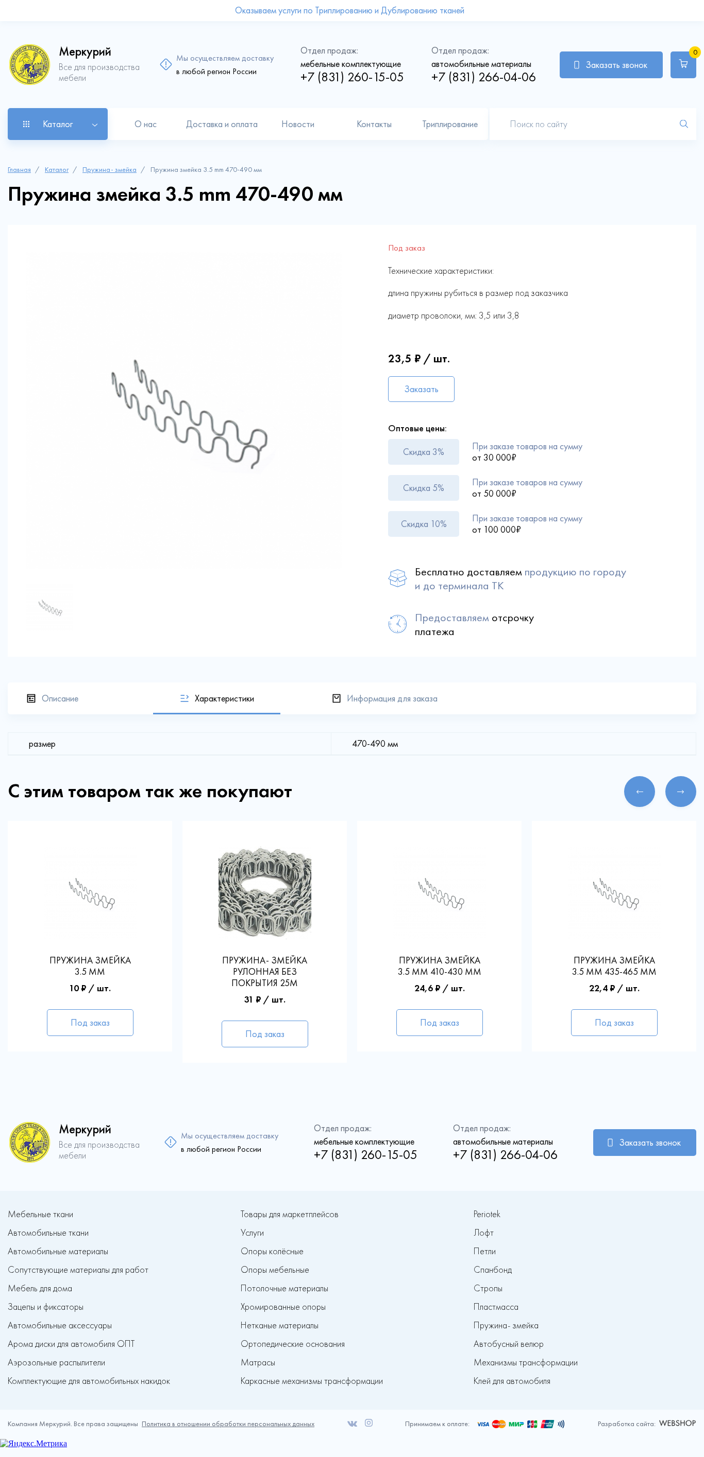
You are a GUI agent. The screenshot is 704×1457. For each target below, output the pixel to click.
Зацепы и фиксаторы (45, 1307)
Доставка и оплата (222, 124)
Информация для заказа (392, 698)
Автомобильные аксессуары (60, 1325)
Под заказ (90, 1022)
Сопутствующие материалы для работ (78, 1270)
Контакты (374, 124)
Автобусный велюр (509, 1344)
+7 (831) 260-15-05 (352, 76)
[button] (639, 791)
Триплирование (450, 124)
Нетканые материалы (280, 1325)
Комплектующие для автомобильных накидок (89, 1381)
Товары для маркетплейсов (290, 1214)
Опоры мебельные (275, 1270)
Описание (60, 698)
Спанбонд (493, 1270)
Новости (297, 124)
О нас (146, 124)
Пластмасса (496, 1307)
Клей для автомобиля (512, 1381)
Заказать (421, 389)
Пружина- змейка (109, 169)
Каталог (57, 169)
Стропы (488, 1288)
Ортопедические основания (293, 1344)
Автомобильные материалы (58, 1251)
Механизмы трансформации (526, 1362)
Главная (19, 169)
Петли (485, 1251)
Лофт (484, 1232)
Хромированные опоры (283, 1307)
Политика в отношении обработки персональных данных (228, 1423)
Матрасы (258, 1362)
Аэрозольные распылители (56, 1362)
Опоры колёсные (272, 1251)
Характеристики (224, 698)
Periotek (487, 1214)
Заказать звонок (616, 65)
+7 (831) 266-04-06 (483, 76)
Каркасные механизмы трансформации (312, 1381)
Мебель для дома (40, 1288)
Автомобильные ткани (48, 1232)
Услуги (252, 1232)
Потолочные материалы (284, 1288)
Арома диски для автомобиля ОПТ (71, 1344)
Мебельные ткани (40, 1214)
